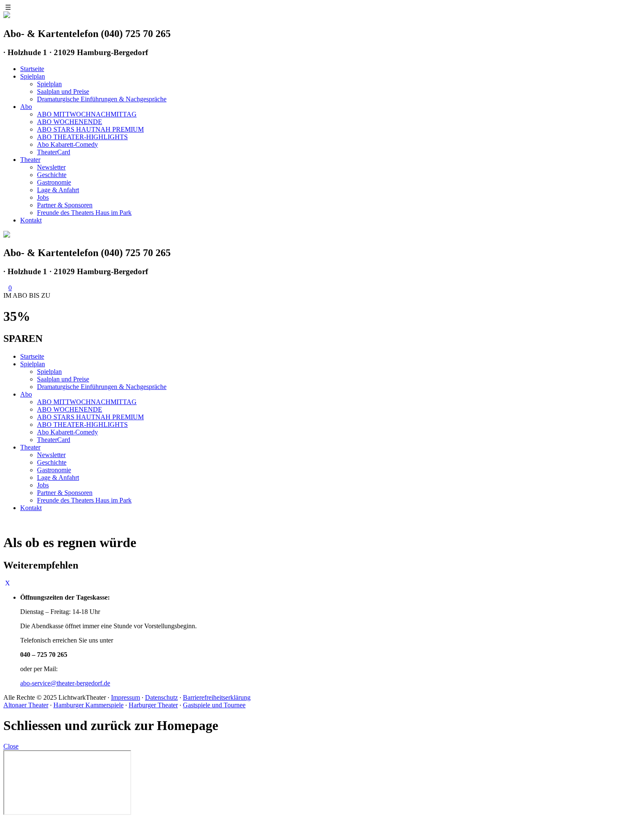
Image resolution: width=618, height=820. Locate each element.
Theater (30, 159)
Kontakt (31, 220)
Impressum (125, 697)
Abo (26, 106)
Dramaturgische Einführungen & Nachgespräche (101, 99)
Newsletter (51, 167)
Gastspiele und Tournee (214, 705)
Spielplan (32, 76)
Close (10, 746)
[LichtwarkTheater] (6, 235)
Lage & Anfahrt (58, 189)
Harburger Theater (153, 705)
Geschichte (51, 174)
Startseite (32, 68)
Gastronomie (54, 182)
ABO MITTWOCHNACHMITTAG (87, 114)
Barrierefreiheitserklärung (217, 697)
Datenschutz (161, 697)
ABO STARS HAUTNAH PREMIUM (90, 129)
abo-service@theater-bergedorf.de (65, 683)
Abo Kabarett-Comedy (67, 144)
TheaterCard (53, 152)
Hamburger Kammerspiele (88, 705)
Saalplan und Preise (63, 91)
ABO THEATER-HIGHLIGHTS (82, 136)
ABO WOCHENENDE (69, 121)
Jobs (43, 197)
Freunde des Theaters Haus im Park (84, 212)
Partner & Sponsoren (64, 205)
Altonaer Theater (25, 705)
